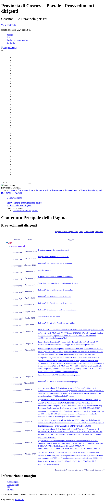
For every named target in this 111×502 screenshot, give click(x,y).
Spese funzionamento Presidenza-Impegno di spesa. (58, 283)
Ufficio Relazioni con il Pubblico (28, 78)
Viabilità (16, 122)
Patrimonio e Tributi (22, 107)
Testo (9, 40)
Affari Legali (19, 102)
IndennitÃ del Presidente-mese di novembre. (55, 290)
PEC (9, 487)
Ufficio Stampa (20, 81)
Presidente (17, 57)
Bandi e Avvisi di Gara (23, 135)
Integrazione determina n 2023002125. (53, 257)
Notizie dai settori (21, 83)
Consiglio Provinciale (22, 60)
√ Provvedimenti (14, 198)
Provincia (11, 154)
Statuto (16, 148)
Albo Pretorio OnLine (23, 133)
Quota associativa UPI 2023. (49, 316)
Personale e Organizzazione (25, 99)
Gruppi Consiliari (21, 70)
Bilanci (16, 141)
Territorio (17, 167)
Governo (11, 55)
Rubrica (10, 177)
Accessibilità (12, 482)
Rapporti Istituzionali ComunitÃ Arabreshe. (55, 276)
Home (12, 190)
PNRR (16, 109)
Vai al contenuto (8, 25)
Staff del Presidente (21, 128)
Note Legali (12, 484)
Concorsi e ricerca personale (25, 138)
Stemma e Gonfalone (22, 156)
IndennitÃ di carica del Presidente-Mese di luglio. (57, 323)
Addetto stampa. (44, 270)
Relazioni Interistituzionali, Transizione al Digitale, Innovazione (42, 104)
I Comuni (17, 169)
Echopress (19, 499)
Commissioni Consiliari (23, 68)
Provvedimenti (71, 190)
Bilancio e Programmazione (25, 96)
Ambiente (17, 117)
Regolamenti (18, 151)
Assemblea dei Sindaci (23, 65)
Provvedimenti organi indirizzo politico (24, 203)
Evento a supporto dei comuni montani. (53, 250)
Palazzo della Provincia (23, 159)
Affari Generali (20, 94)
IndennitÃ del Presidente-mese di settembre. (55, 303)
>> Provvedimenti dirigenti (19, 205)
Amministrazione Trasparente (26, 143)
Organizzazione (14, 89)
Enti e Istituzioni (20, 174)
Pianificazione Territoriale (24, 115)
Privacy (10, 489)
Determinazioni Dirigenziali (25, 210)
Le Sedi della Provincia (23, 161)
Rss (8, 37)
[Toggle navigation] (2, 50)
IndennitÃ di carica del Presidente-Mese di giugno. (58, 381)
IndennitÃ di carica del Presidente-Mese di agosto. (58, 310)
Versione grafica (20, 40)
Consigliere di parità (22, 73)
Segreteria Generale (22, 125)
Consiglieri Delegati (22, 63)
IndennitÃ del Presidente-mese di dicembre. (55, 263)
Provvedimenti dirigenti (91, 190)
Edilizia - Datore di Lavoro (25, 120)
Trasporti (17, 112)
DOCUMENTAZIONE (12, 193)
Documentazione (14, 130)
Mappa (10, 35)
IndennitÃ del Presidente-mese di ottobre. (54, 296)
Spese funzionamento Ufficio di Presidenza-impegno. (59, 375)
